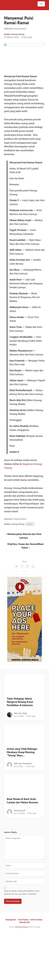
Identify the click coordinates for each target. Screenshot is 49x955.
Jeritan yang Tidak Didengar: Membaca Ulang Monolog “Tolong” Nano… (22, 752)
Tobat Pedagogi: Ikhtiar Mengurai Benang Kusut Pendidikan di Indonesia (20, 702)
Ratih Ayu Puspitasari (23, 763)
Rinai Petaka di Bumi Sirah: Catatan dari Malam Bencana (22, 800)
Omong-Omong (21, 927)
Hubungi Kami (24, 922)
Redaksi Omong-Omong (14, 34)
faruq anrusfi (19, 810)
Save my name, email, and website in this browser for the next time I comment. (21, 892)
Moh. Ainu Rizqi (20, 713)
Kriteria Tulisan (36, 920)
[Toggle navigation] (41, 3)
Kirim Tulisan (23, 920)
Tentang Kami (11, 920)
